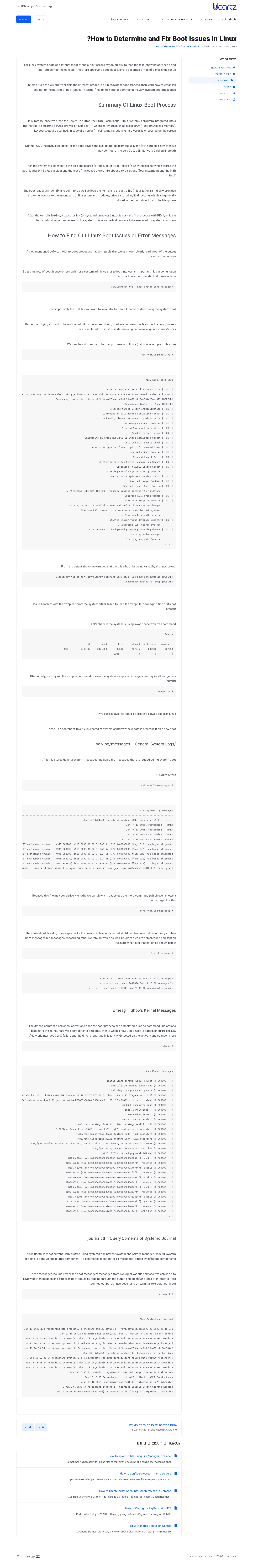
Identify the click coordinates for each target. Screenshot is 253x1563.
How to (206, 46)
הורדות (228, 86)
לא (26, 1427)
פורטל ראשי (231, 46)
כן (39, 1427)
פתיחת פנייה (225, 99)
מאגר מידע (218, 46)
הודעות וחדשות (223, 74)
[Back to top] (18, 1556)
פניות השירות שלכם (221, 67)
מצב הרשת (226, 93)
